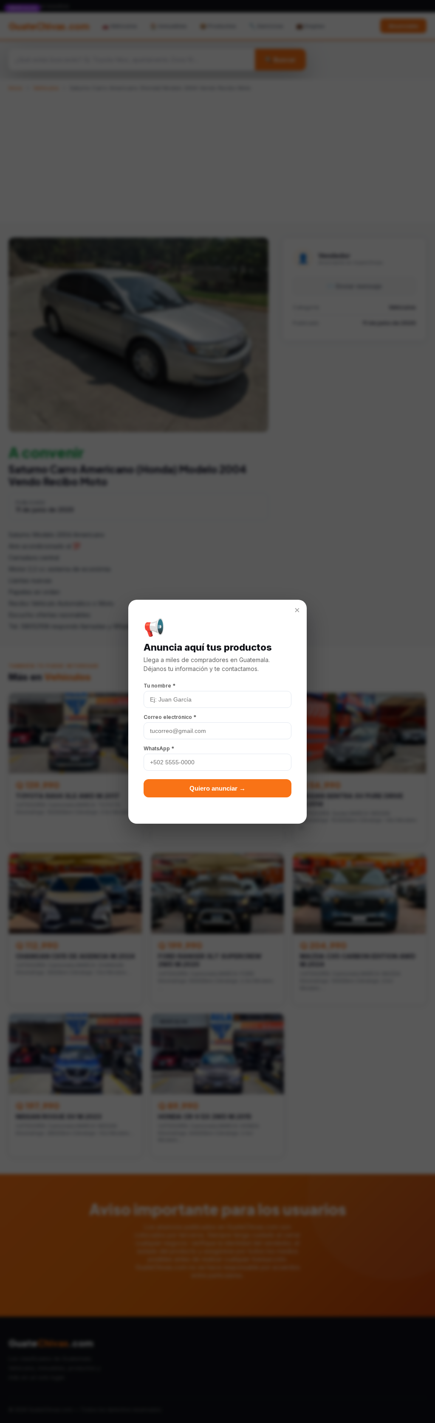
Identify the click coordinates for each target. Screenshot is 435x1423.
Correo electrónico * (170, 717)
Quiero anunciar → (217, 788)
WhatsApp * (159, 748)
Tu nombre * (159, 685)
